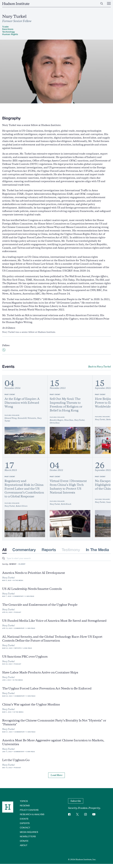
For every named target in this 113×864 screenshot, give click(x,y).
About (23, 845)
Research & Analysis (32, 814)
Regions (25, 805)
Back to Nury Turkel (99, 366)
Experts (24, 823)
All (4, 549)
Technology (8, 31)
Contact (25, 827)
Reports (49, 549)
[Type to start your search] (3, 558)
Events (24, 818)
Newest (13, 564)
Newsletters (28, 836)
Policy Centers (29, 810)
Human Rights (10, 34)
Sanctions (7, 29)
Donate (24, 840)
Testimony (71, 549)
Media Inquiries (29, 832)
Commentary (24, 549)
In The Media (97, 549)
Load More (56, 775)
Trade (5, 26)
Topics (24, 801)
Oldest (21, 564)
